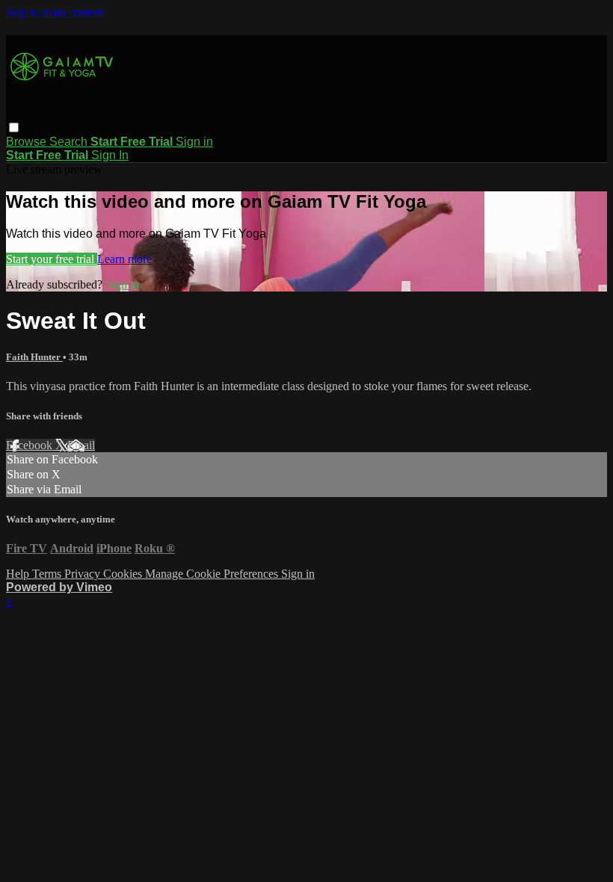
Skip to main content (54, 12)
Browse (27, 141)
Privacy (83, 573)
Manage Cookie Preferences (213, 573)
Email (81, 445)
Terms (48, 573)
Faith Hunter (34, 357)
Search (69, 141)
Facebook (30, 445)
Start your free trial (51, 259)
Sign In (110, 155)
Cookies (124, 573)
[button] (14, 127)
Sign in (194, 141)
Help (19, 573)
